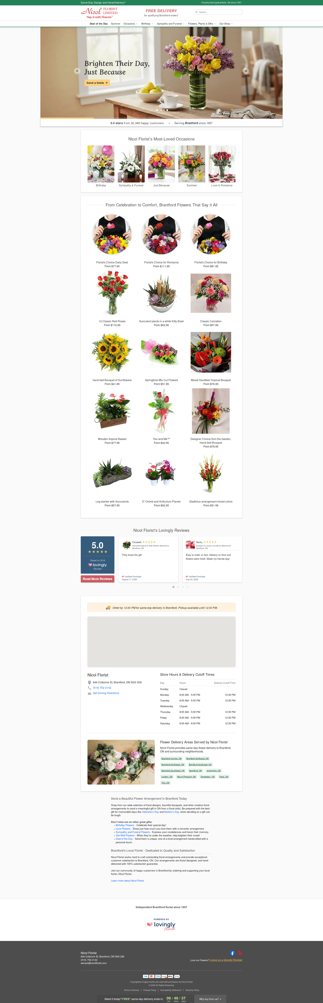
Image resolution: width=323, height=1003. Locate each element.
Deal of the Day (99, 23)
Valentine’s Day (150, 811)
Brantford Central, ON (172, 758)
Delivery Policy (192, 990)
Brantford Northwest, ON (173, 764)
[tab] (161, 110)
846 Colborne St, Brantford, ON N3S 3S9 (102, 956)
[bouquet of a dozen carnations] (190, 544)
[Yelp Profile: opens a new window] (240, 953)
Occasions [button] (130, 23)
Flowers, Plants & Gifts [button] (200, 23)
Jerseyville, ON (214, 770)
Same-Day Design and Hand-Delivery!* (103, 2)
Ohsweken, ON (207, 776)
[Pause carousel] (157, 110)
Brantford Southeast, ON (200, 764)
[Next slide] (246, 71)
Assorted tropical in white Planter (145, 545)
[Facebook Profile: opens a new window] (232, 953)
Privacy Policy (149, 990)
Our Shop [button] (225, 23)
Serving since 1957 (193, 122)
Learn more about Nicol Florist (127, 880)
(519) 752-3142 (102, 687)
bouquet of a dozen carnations (208, 545)
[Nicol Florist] (105, 13)
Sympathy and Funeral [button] (170, 23)
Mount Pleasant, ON (186, 776)
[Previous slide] (77, 71)
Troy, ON (165, 782)
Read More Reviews (97, 579)
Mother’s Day (171, 811)
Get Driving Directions (106, 693)
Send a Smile (95, 82)
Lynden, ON (167, 776)
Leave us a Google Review (226, 960)
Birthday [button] (146, 23)
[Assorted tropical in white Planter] (126, 545)
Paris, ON (223, 776)
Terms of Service (131, 990)
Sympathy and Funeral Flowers (133, 832)
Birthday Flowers (125, 825)
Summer (115, 23)
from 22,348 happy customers (137, 122)
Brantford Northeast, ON (197, 758)
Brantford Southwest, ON (173, 770)
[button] (173, 587)
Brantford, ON (195, 770)
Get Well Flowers (125, 835)
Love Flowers (123, 828)
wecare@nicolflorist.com (94, 963)
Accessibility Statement (170, 990)
